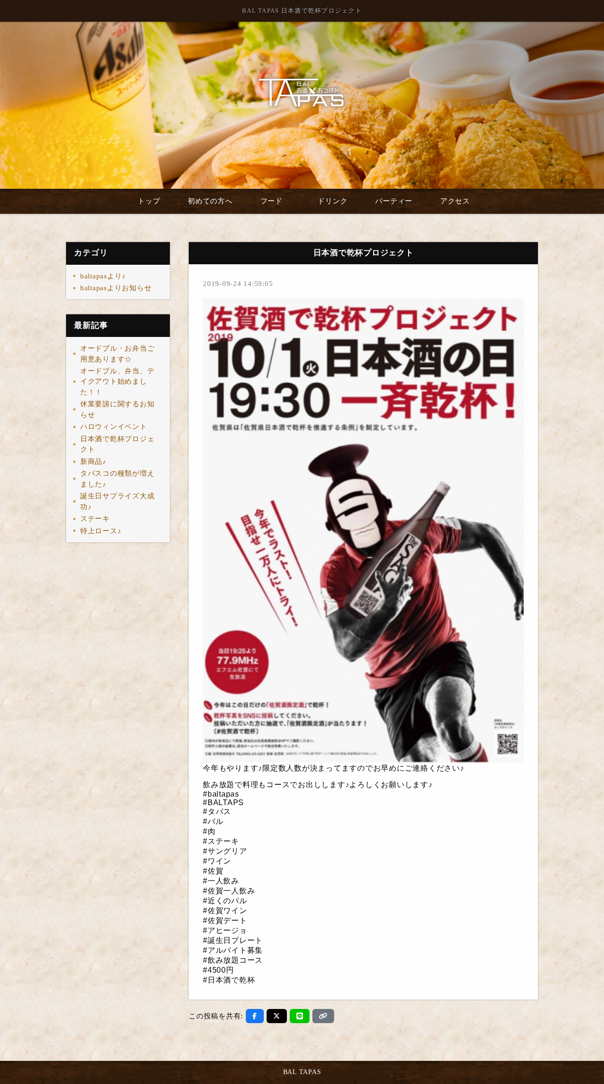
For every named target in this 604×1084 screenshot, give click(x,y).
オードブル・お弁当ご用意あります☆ (117, 354)
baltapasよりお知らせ (116, 288)
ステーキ (95, 518)
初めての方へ (210, 201)
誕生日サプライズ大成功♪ (117, 501)
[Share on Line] (300, 1016)
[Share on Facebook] (255, 1016)
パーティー (393, 201)
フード (271, 201)
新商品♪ (93, 461)
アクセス (455, 201)
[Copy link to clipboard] (323, 1016)
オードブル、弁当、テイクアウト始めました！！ (117, 381)
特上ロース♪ (101, 531)
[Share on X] (277, 1016)
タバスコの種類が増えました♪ (117, 479)
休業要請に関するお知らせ (117, 409)
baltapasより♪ (103, 276)
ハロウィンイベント (113, 426)
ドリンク (332, 201)
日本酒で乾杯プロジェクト (117, 444)
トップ (149, 201)
